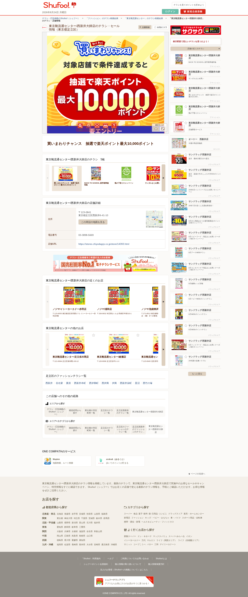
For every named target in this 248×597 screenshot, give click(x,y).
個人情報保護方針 (156, 564)
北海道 (60, 514)
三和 (156, 544)
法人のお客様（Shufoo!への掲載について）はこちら (124, 570)
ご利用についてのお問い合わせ (134, 558)
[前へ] (47, 177)
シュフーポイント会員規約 (96, 564)
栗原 (68, 383)
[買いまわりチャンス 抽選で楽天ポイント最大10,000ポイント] (66, 173)
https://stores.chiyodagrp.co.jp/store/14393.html (103, 244)
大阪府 (60, 531)
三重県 (82, 527)
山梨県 (60, 522)
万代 (144, 540)
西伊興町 (94, 383)
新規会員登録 (193, 11)
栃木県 (99, 518)
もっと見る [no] (197, 374)
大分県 (90, 544)
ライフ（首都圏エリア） (189, 540)
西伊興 (105, 383)
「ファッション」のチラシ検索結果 (102, 18)
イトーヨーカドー (132, 540)
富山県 (82, 522)
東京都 (60, 518)
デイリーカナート (168, 544)
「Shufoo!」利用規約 (91, 558)
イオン (189, 536)
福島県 (104, 514)
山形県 (97, 514)
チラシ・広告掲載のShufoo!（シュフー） (61, 18)
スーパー (128, 514)
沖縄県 (114, 544)
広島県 (67, 536)
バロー (150, 544)
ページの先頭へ (197, 474)
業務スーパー (130, 536)
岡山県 (60, 536)
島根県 (82, 536)
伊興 (114, 383)
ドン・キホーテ (144, 536)
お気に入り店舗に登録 (160, 27)
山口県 (90, 536)
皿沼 (137, 383)
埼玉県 (77, 518)
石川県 (90, 522)
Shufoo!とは (161, 558)
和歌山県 (98, 531)
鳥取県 (75, 536)
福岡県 (60, 544)
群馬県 (106, 518)
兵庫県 (67, 531)
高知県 (82, 540)
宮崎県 (97, 544)
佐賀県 (67, 544)
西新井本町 (80, 383)
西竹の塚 (147, 383)
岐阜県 (75, 527)
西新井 (49, 383)
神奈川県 (68, 518)
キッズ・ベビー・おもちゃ (157, 518)
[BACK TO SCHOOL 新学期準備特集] (97, 173)
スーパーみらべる (177, 536)
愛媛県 (75, 540)
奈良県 (90, 531)
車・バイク (176, 518)
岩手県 (75, 514)
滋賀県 (82, 531)
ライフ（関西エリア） (166, 540)
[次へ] (163, 177)
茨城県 (92, 518)
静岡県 (67, 527)
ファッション (137, 518)
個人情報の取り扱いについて (128, 564)
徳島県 (60, 540)
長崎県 (75, 544)
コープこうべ (139, 544)
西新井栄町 (126, 383)
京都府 (75, 531)
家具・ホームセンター (194, 514)
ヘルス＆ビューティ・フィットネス (158, 522)
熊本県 (82, 544)
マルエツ (151, 540)
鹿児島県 (105, 544)
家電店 (127, 518)
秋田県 (90, 514)
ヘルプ (110, 558)
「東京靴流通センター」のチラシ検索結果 (144, 18)
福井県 (97, 522)
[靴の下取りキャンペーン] (127, 173)
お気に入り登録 (93, 335)
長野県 (67, 522)
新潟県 (75, 522)
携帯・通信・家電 (132, 522)
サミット (128, 544)
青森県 (67, 514)
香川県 (67, 540)
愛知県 (60, 527)
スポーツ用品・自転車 (192, 518)
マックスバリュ (160, 536)
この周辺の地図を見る (93, 222)
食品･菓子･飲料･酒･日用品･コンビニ (150, 514)
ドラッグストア (175, 514)
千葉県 (84, 518)
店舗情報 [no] (144, 27)
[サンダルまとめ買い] (157, 173)
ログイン (170, 11)
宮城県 (82, 514)
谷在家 (59, 383)
